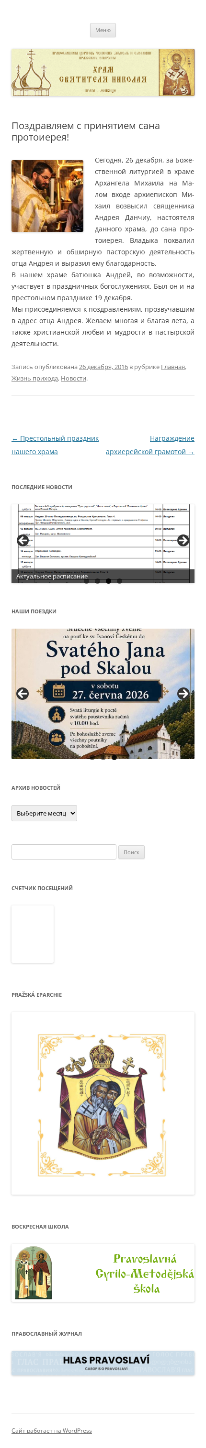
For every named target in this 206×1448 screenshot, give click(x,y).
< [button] (23, 541)
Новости (73, 378)
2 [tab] (97, 581)
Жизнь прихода (34, 378)
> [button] (182, 541)
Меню (103, 29)
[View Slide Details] (103, 543)
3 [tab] (108, 581)
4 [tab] (119, 581)
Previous (22, 693)
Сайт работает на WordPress (51, 1430)
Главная (173, 366)
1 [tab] (86, 581)
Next (183, 693)
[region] (103, 543)
